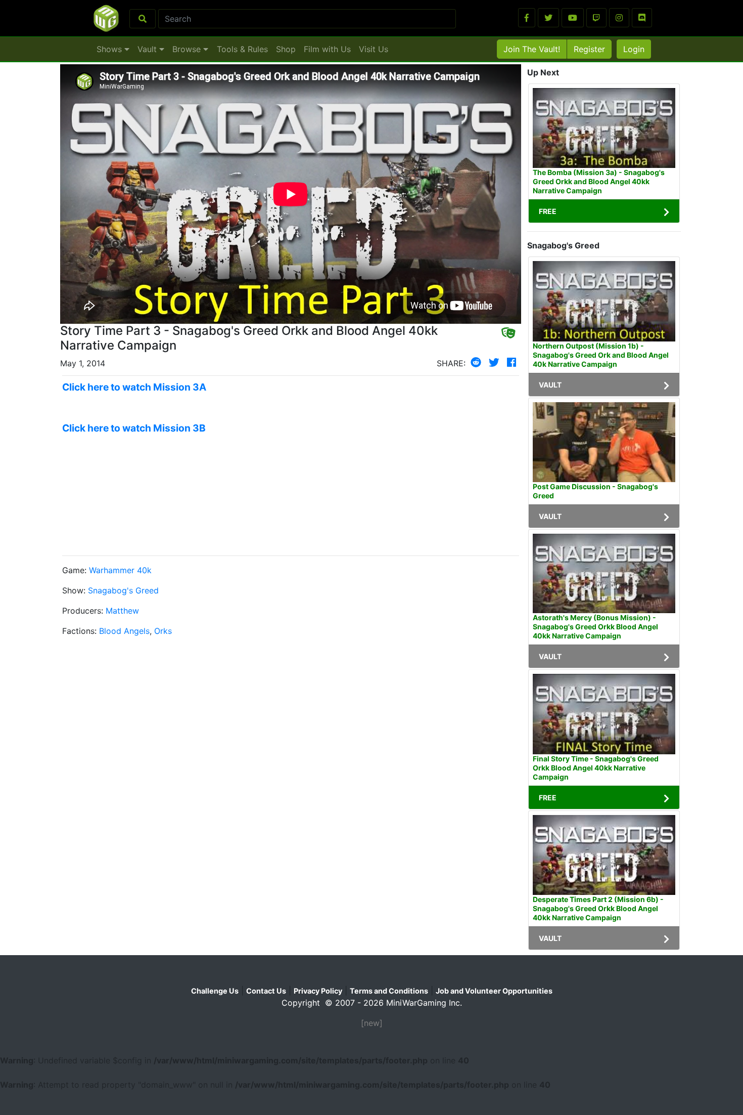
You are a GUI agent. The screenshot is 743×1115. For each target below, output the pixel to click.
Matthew (122, 611)
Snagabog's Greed (123, 590)
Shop (286, 49)
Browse (187, 49)
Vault (148, 49)
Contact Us (266, 991)
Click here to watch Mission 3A (134, 387)
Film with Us (327, 49)
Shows (110, 49)
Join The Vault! (531, 49)
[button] (526, 17)
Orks (163, 631)
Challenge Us (215, 991)
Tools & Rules (242, 49)
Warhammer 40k (120, 570)
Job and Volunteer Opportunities (494, 991)
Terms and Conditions (389, 991)
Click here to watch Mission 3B (134, 428)
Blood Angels (124, 631)
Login (633, 49)
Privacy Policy (318, 991)
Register (589, 49)
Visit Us (373, 49)
